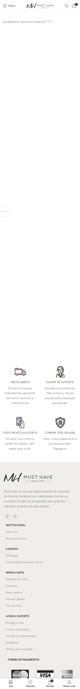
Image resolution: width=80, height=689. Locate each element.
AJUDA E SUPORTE (17, 616)
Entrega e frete (15, 623)
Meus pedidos (14, 592)
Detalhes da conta (17, 579)
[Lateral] (5, 211)
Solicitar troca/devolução (21, 636)
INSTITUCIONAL (15, 525)
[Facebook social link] (7, 516)
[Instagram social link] (15, 516)
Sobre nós (12, 531)
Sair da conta (14, 605)
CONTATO (12, 549)
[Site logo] (40, 6)
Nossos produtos (16, 538)
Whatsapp (12, 555)
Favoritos (11, 586)
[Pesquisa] (66, 6)
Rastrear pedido (15, 599)
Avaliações (12, 642)
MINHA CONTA (15, 572)
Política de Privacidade (19, 649)
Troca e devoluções (17, 629)
